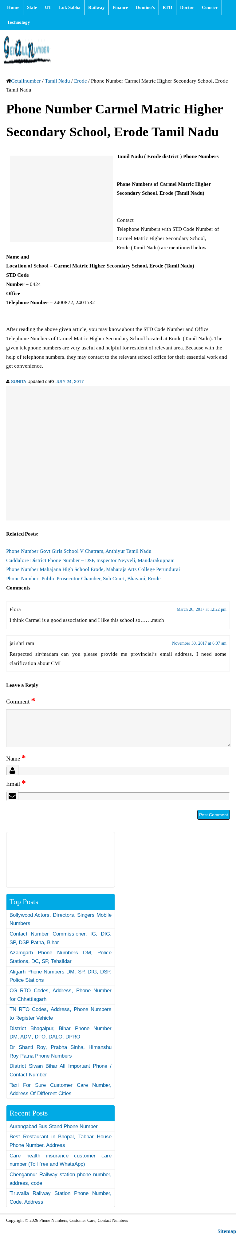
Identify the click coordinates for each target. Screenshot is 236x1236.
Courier (210, 7)
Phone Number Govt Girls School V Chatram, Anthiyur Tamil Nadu (78, 551)
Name (16, 758)
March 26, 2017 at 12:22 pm (201, 609)
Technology (18, 22)
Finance (120, 7)
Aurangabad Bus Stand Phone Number (54, 1126)
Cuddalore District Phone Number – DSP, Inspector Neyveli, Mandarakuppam (90, 560)
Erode (80, 81)
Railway (96, 7)
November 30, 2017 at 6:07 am (199, 643)
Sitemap (227, 1231)
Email (16, 784)
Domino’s (145, 7)
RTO (167, 7)
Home (13, 7)
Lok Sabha (70, 7)
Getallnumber (26, 81)
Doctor (187, 7)
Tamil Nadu (57, 81)
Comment (20, 701)
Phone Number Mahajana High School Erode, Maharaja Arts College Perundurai (93, 569)
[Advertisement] (61, 199)
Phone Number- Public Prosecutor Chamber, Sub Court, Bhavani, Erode (83, 578)
